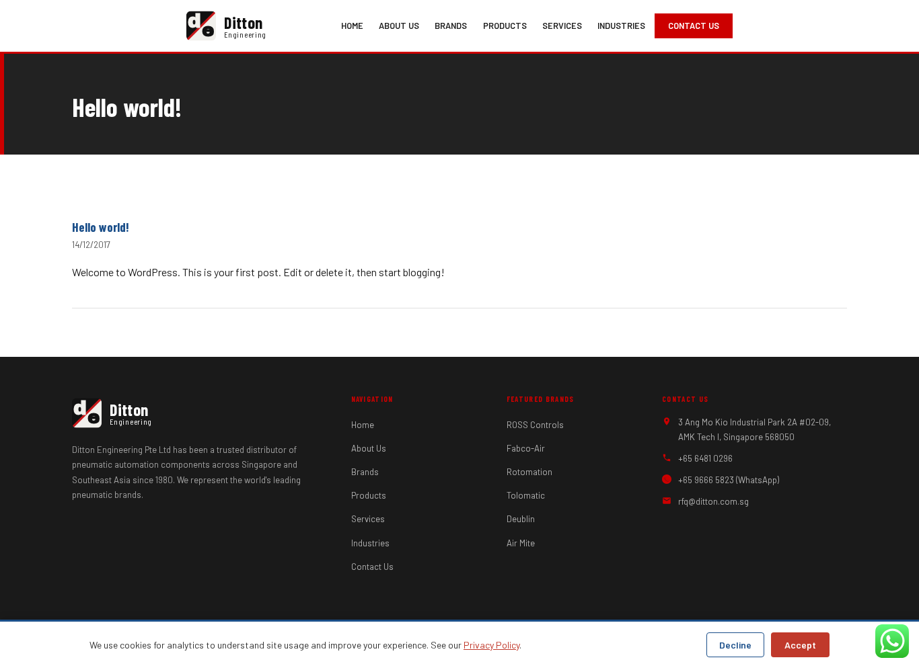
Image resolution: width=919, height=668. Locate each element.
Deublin (521, 518)
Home (352, 25)
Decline (735, 645)
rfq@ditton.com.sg (713, 501)
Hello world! (100, 227)
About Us (399, 25)
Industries (621, 25)
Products (505, 25)
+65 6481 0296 (705, 458)
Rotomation (529, 471)
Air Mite (521, 543)
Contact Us (693, 25)
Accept (800, 645)
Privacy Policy (491, 645)
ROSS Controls (535, 424)
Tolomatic (526, 495)
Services (562, 25)
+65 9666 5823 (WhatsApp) (728, 479)
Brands (451, 25)
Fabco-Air (526, 448)
